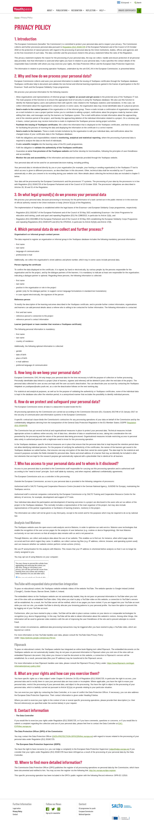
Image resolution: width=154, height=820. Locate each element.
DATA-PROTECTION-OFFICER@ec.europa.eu (72, 736)
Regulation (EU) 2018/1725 (74, 47)
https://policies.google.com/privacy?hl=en (37, 638)
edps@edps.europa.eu (119, 749)
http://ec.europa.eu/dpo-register (102, 770)
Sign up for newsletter (53, 813)
